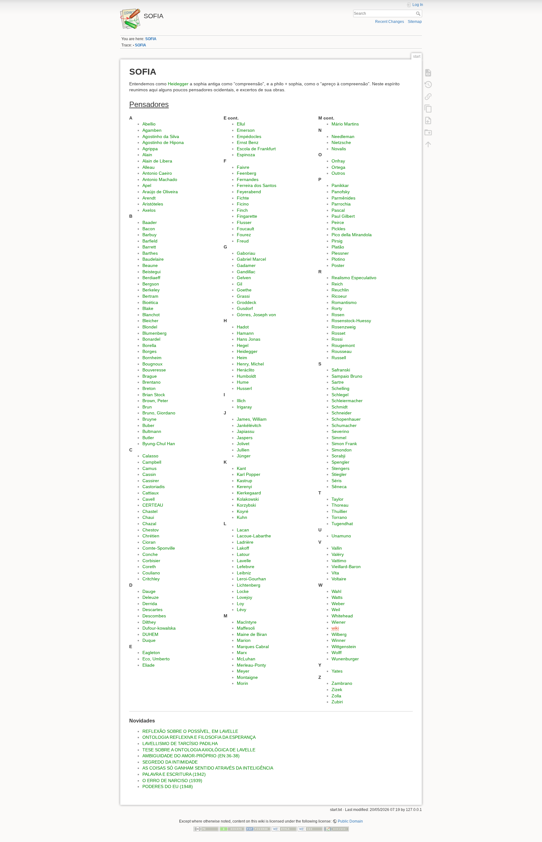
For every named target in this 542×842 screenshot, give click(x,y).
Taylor (337, 499)
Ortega (338, 167)
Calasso (150, 455)
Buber (148, 425)
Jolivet (243, 443)
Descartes (152, 609)
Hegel (242, 345)
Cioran (149, 542)
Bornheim (152, 357)
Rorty (337, 308)
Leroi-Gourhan (251, 578)
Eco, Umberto (156, 658)
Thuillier (339, 511)
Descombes (154, 615)
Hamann (245, 333)
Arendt (149, 197)
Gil (239, 283)
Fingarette (247, 216)
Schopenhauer (346, 419)
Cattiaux (150, 492)
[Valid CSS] (310, 828)
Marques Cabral (253, 646)
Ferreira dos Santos (256, 185)
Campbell (151, 462)
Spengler (340, 462)
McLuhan (246, 658)
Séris (337, 480)
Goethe (244, 289)
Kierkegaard (249, 492)
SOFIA (151, 39)
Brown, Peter (155, 400)
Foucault (245, 228)
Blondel (149, 326)
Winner (339, 640)
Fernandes (247, 179)
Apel (146, 185)
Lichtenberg (248, 585)
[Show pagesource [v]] (428, 72)
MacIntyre (247, 622)
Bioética (150, 302)
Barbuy (149, 234)
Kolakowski (248, 499)
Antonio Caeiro (157, 173)
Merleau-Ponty (251, 665)
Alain (147, 154)
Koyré (242, 511)
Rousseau (342, 351)
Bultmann (151, 431)
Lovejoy (244, 597)
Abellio (149, 123)
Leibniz (244, 572)
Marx (242, 652)
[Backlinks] (428, 96)
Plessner (340, 253)
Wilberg (339, 634)
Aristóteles (152, 203)
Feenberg (246, 173)
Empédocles (249, 136)
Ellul (241, 123)
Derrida (149, 603)
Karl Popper (248, 474)
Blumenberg (154, 333)
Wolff (337, 652)
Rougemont (343, 345)
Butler (148, 437)
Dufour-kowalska (159, 628)
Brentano (151, 382)
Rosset (338, 333)
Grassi (243, 296)
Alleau (148, 167)
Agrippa (150, 148)
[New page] (428, 120)
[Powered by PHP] (258, 828)
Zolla (336, 695)
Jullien (243, 449)
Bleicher (150, 320)
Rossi (337, 339)
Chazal (149, 523)
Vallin (337, 548)
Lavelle (244, 560)
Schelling (340, 388)
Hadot (243, 326)
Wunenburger (345, 658)
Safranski (341, 369)
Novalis (339, 148)
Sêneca (339, 486)
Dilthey (149, 622)
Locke (243, 591)
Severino (340, 431)
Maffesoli (246, 628)
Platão (338, 246)
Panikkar (340, 185)
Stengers (340, 468)
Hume (243, 382)
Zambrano (342, 683)
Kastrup (244, 480)
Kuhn (242, 517)
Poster (338, 265)
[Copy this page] (428, 108)
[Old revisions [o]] (428, 84)
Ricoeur (339, 296)
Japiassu (245, 431)
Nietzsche (341, 142)
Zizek (337, 689)
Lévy (241, 609)
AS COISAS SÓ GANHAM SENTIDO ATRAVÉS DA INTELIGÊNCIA (207, 767)
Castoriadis (153, 486)
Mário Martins (345, 123)
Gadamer (246, 265)
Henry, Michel (250, 363)
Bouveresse (154, 369)
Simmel (339, 437)
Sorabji (338, 455)
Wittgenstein (344, 646)
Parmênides (343, 197)
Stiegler (339, 474)
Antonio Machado (159, 179)
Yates (337, 671)
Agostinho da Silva (160, 136)
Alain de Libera (157, 160)
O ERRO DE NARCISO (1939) (172, 780)
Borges (149, 351)
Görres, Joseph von (256, 314)
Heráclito (245, 369)
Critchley (151, 578)
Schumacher (344, 425)
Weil (336, 609)
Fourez (244, 234)
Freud (243, 240)
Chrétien (150, 535)
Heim (242, 357)
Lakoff (243, 548)
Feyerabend (249, 191)
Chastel (149, 511)
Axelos (149, 210)
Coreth (149, 566)
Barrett (149, 246)
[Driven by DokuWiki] (336, 828)
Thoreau (340, 505)
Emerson (246, 130)
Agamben (152, 130)
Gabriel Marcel (251, 259)
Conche (150, 554)
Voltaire (339, 578)
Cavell (148, 499)
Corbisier (151, 560)
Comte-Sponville (158, 548)
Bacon (148, 228)
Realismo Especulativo (354, 277)
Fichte (243, 197)
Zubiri (337, 701)
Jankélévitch (249, 425)
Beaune (150, 265)
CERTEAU (152, 505)
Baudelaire (153, 259)
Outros (338, 173)
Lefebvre (245, 566)
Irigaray (244, 406)
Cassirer (150, 480)
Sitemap (415, 21)
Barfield (149, 240)
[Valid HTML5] (284, 828)
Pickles (338, 228)
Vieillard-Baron (346, 566)
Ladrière (245, 542)
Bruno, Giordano (158, 412)
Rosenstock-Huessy (351, 320)
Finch (242, 210)
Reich (337, 283)
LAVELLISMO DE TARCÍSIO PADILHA (180, 743)
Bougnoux (152, 363)
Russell (339, 357)
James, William (252, 419)
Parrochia (341, 203)
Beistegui (151, 271)
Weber (338, 603)
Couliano (151, 572)
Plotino (338, 259)
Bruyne (149, 419)
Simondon (342, 449)
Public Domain (350, 821)
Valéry (338, 554)
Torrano (339, 517)
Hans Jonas (248, 339)
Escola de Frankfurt (256, 148)
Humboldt (246, 376)
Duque (149, 640)
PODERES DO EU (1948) (167, 786)
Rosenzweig (344, 326)
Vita (335, 572)
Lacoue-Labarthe (254, 535)
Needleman (343, 136)
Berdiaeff (151, 277)
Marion (244, 640)
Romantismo (344, 302)
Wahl (336, 591)
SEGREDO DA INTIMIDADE (170, 762)
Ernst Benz (247, 142)
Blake (147, 308)
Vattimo (339, 560)
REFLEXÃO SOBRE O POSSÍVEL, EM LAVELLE (190, 731)
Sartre (338, 382)
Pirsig (337, 240)
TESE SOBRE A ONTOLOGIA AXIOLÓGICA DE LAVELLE (198, 749)
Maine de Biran (252, 634)
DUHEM (150, 634)
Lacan (243, 529)
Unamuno (341, 535)
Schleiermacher (347, 400)
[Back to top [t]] (428, 144)
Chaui (148, 517)
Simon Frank (344, 443)
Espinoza (246, 154)
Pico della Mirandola (352, 234)
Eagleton (151, 652)
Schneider (342, 412)
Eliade (148, 665)
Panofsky (341, 191)
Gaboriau (246, 253)
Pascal (338, 210)
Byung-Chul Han (158, 443)
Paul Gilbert (343, 216)
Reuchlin (340, 289)
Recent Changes (389, 21)
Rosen (338, 314)
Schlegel (340, 394)
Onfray (338, 160)
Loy (240, 603)
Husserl (244, 388)
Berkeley (151, 289)
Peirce (338, 222)
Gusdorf (245, 308)
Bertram (150, 296)
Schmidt (340, 406)
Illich (241, 400)
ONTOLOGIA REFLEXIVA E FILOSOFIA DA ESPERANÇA (199, 737)
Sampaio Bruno (347, 376)
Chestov (150, 529)
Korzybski (246, 505)
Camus (149, 468)
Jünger (244, 455)
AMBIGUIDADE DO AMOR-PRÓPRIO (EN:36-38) (191, 755)
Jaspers (244, 437)
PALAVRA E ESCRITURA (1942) (174, 774)
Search (419, 13)
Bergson (150, 283)
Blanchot (151, 314)
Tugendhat (342, 523)
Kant (241, 468)
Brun (147, 406)
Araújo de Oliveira (160, 191)
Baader (149, 222)
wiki (335, 628)
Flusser (244, 222)
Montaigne (247, 677)
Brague (149, 376)
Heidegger (178, 83)
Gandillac (246, 271)
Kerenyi (244, 486)
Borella (149, 345)
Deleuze (150, 597)
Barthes (150, 253)
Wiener (339, 622)
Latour (243, 554)
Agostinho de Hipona (163, 142)
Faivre (243, 167)
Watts (337, 597)
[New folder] (428, 132)
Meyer (243, 671)
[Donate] (232, 828)
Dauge (149, 591)
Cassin (149, 474)
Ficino (243, 203)
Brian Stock (153, 394)
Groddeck (246, 302)
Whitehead (342, 615)
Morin (242, 683)
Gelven (244, 277)
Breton (149, 388)
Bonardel (151, 339)
